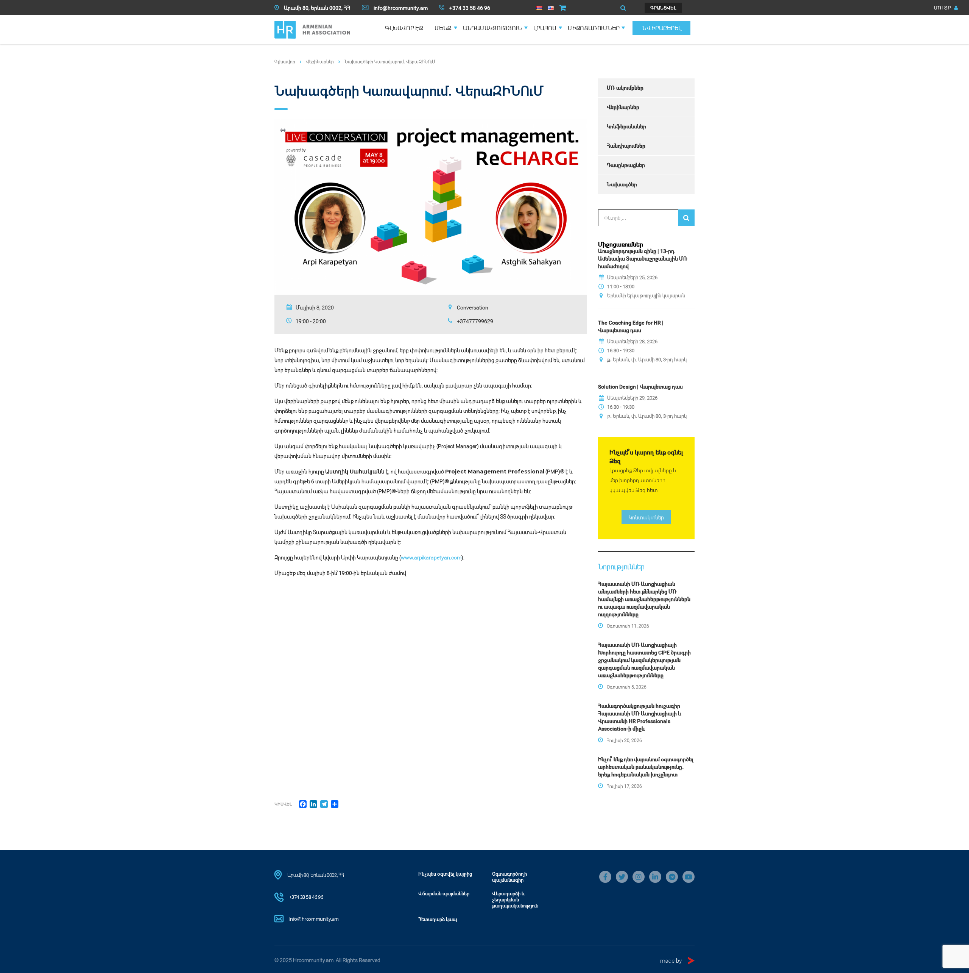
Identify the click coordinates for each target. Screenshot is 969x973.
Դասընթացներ (626, 165)
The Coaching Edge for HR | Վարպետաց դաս (631, 326)
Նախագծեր (622, 184)
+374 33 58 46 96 (306, 896)
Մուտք (943, 7)
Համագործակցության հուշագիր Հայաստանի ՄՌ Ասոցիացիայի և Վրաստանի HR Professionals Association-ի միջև (639, 717)
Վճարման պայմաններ (443, 893)
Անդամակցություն (492, 28)
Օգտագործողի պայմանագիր (509, 877)
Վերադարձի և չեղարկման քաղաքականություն (515, 899)
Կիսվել (283, 804)
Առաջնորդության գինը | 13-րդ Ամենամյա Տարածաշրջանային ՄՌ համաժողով (642, 258)
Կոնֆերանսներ (626, 126)
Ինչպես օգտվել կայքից (445, 874)
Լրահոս (544, 28)
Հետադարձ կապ (437, 919)
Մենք (443, 28)
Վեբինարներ (623, 107)
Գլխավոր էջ (404, 28)
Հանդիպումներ (626, 145)
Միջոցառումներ (593, 28)
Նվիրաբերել (661, 28)
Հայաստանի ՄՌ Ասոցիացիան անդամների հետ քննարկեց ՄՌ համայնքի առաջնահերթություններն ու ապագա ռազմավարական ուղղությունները (644, 599)
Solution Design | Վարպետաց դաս (640, 386)
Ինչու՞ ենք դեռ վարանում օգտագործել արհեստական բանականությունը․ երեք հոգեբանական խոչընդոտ (645, 767)
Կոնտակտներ (646, 517)
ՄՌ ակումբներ (625, 87)
